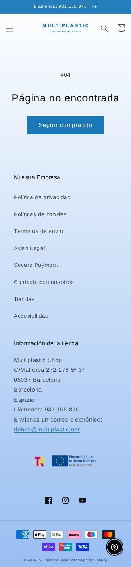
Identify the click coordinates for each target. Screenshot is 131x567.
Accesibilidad (31, 316)
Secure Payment (36, 265)
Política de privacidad (42, 197)
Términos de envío (38, 231)
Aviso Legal (29, 248)
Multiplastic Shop (53, 560)
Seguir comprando (65, 125)
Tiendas (24, 299)
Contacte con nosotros (44, 282)
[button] (9, 28)
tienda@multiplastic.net (47, 429)
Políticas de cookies (40, 214)
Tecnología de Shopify (88, 560)
